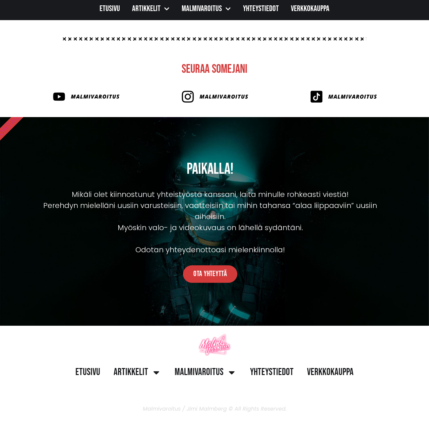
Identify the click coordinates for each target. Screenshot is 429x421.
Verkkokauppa (310, 8)
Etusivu (110, 8)
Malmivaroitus (202, 8)
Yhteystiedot (261, 8)
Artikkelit (146, 8)
